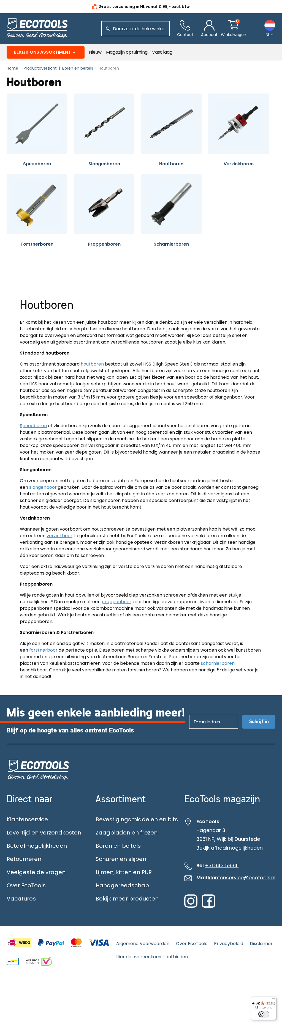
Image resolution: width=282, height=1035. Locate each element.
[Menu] (273, 999)
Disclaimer (261, 943)
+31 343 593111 (221, 865)
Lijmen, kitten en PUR (124, 872)
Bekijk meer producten (127, 898)
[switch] (263, 1014)
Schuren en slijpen (121, 859)
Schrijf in (259, 721)
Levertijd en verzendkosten (44, 832)
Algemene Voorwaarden (142, 943)
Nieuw (95, 52)
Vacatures (21, 898)
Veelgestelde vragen (36, 872)
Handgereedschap (122, 885)
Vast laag (162, 52)
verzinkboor (59, 535)
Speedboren (33, 425)
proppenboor (116, 602)
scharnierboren (218, 663)
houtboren (92, 364)
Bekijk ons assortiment (42, 52)
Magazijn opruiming (127, 52)
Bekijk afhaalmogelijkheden (229, 848)
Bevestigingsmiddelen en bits (137, 819)
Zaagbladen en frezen (127, 832)
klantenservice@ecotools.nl (241, 877)
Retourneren (24, 859)
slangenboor (43, 487)
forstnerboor (43, 650)
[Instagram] (190, 906)
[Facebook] (208, 906)
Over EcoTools (26, 885)
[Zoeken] (108, 28)
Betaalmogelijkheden (37, 846)
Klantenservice (27, 819)
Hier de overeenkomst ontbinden (152, 957)
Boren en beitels (118, 846)
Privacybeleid (228, 943)
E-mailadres (204, 714)
